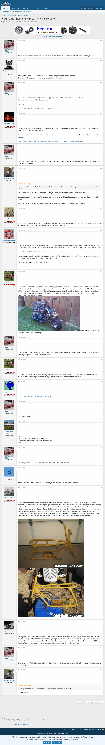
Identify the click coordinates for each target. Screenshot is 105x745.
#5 (101, 146)
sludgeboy (9, 478)
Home (99, 729)
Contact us (66, 729)
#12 (101, 381)
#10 (101, 337)
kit (28, 22)
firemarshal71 (9, 124)
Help (93, 729)
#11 (101, 359)
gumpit (9, 392)
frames (24, 22)
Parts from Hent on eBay (52, 36)
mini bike (33, 22)
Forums (5, 8)
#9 (101, 271)
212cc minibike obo (25, 443)
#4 (101, 113)
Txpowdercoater (9, 72)
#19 (101, 648)
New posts (18, 12)
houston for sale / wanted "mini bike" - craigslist (35, 108)
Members (46, 8)
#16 (101, 467)
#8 (101, 230)
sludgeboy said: (24, 686)
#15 (101, 447)
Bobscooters (9, 632)
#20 (101, 670)
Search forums (27, 12)
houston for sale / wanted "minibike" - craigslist (35, 396)
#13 (101, 401)
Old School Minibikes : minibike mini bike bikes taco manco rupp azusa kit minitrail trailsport (51, 141)
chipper (9, 282)
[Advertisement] (60, 48)
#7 (101, 208)
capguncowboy (9, 240)
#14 (101, 421)
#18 (101, 621)
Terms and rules (76, 729)
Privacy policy (87, 729)
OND (9, 219)
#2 (101, 60)
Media (25, 8)
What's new (15, 8)
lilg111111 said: (24, 184)
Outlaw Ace (9, 498)
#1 (101, 40)
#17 (101, 487)
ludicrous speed (9, 433)
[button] (21, 8)
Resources (35, 8)
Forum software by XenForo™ (53, 733)
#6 (101, 168)
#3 (101, 83)
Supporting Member (7, 12)
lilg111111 (5, 22)
